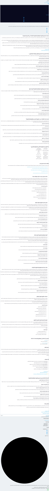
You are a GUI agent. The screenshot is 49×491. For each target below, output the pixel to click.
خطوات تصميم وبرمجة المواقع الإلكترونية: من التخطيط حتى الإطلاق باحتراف (39, 170)
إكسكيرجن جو (45, 340)
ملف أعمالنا (47, 1)
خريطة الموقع (46, 435)
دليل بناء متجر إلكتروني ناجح (44, 171)
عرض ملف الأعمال (46, 420)
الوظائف (46, 11)
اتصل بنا (46, 10)
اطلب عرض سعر (47, 49)
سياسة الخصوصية (45, 424)
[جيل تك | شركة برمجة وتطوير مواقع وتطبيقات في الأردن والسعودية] (48, 0)
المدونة (46, 8)
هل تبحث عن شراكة (46, 2)
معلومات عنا (46, 6)
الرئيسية (46, 5)
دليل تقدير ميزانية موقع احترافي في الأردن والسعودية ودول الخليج (40, 173)
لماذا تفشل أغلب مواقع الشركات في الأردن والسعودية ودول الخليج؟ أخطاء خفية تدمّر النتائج (37, 166)
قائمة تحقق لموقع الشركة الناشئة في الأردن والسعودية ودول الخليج (39, 168)
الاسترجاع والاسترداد (45, 425)
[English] (48, 3)
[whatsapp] (48, 490)
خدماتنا (46, 9)
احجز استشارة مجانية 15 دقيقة (45, 50)
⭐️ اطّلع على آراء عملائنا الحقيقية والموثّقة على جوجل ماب (40, 373)
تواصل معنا (47, 14)
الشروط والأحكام (45, 423)
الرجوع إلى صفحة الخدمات (46, 413)
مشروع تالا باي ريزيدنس (44, 342)
